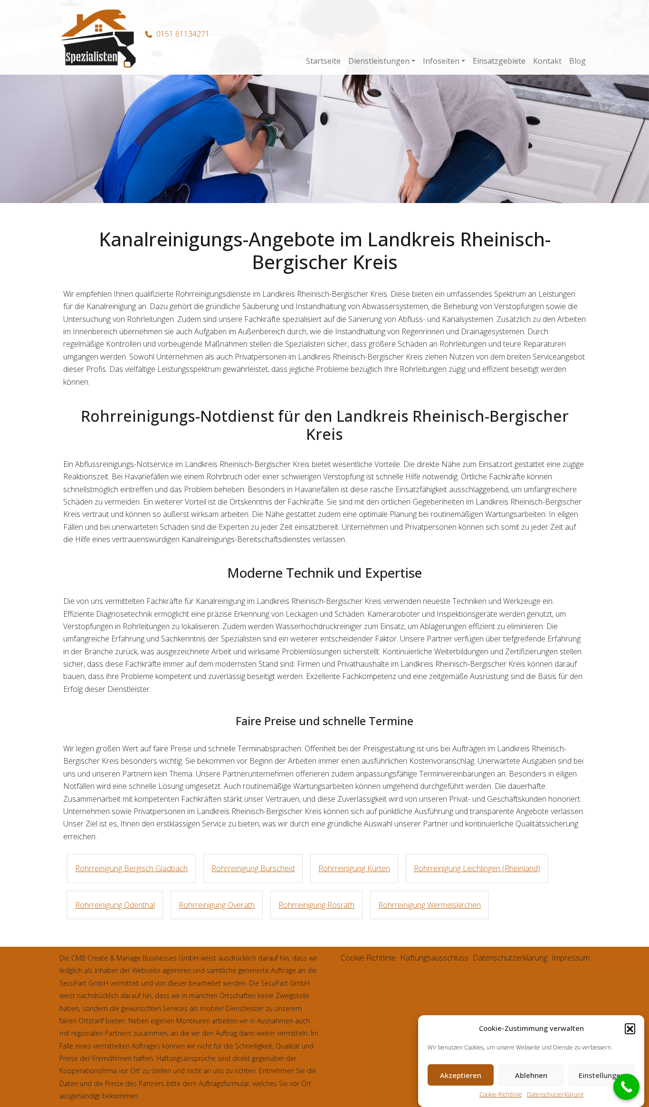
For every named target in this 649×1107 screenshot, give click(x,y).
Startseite (323, 61)
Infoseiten (441, 61)
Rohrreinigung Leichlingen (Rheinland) (477, 868)
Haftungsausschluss (434, 957)
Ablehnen (531, 1075)
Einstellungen (602, 1075)
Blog (577, 61)
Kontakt (547, 61)
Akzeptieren (460, 1075)
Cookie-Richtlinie (500, 1095)
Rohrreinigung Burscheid (253, 868)
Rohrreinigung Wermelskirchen (429, 905)
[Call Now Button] (626, 1087)
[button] (630, 1028)
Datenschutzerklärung (555, 1095)
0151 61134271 (183, 34)
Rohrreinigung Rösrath (316, 905)
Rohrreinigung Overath (217, 905)
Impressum (571, 957)
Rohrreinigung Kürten (354, 868)
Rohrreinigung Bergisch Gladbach (131, 868)
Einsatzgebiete (499, 61)
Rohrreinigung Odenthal (115, 905)
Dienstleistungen (379, 61)
